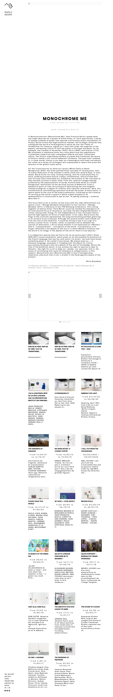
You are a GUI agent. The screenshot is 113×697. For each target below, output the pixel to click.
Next (100, 296)
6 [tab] (68, 322)
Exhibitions (9, 681)
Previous (29, 296)
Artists (8, 676)
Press (7, 685)
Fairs (7, 678)
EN (9, 687)
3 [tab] (63, 322)
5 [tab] (66, 322)
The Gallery (9, 674)
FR (5, 687)
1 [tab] (60, 322)
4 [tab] (65, 322)
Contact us (9, 683)
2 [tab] (61, 322)
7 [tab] (70, 322)
